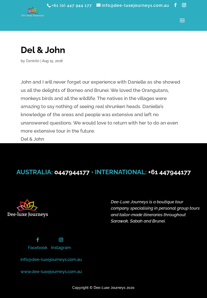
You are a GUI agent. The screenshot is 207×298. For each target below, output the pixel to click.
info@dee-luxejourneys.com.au (51, 259)
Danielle (32, 61)
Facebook (37, 247)
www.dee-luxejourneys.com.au (51, 271)
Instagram (61, 247)
